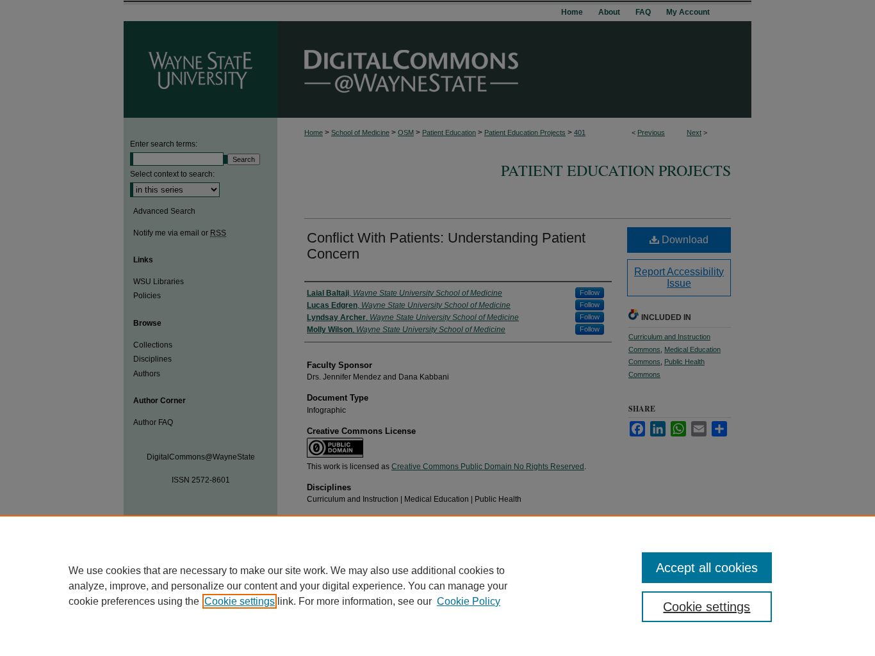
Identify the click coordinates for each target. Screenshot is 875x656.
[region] (437, 585)
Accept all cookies (707, 568)
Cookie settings (239, 601)
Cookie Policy (468, 601)
